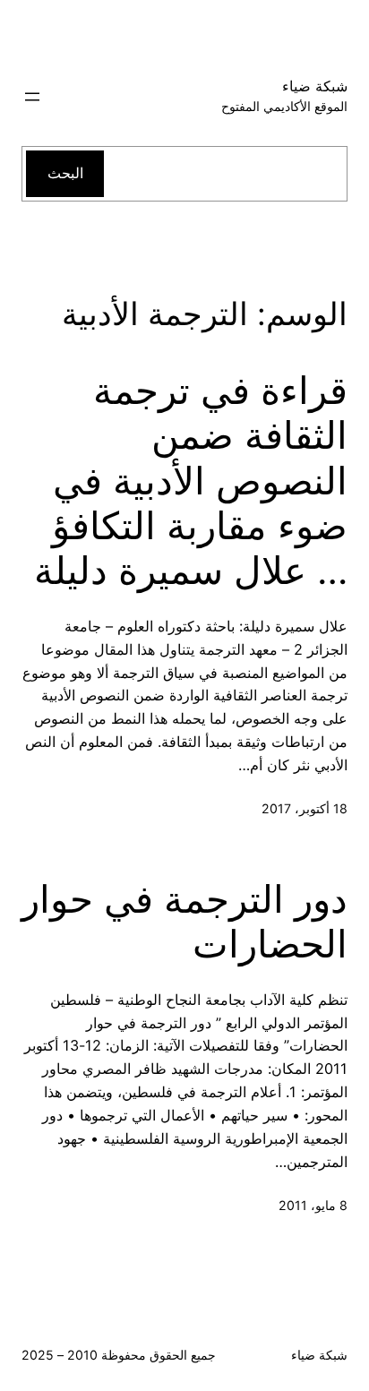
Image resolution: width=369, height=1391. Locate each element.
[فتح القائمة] (32, 96)
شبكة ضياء (315, 86)
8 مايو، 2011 (313, 1205)
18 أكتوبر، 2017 (305, 808)
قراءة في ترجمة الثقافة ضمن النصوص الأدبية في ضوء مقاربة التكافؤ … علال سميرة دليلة (191, 481)
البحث (65, 173)
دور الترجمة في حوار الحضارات (184, 921)
